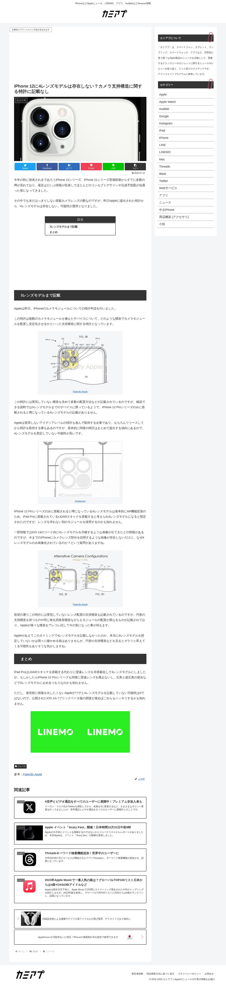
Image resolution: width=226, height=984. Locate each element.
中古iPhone (166, 209)
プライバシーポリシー (189, 973)
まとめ (54, 232)
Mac (162, 159)
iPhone (163, 137)
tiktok (162, 173)
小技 (162, 224)
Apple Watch (167, 101)
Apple (163, 94)
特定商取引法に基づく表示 (160, 973)
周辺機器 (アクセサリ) (174, 217)
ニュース (22, 766)
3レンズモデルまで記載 (64, 226)
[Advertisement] (80, 57)
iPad (162, 130)
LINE (162, 145)
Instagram (80, 501)
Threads (164, 166)
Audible (164, 109)
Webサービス (168, 188)
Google (164, 116)
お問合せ (209, 973)
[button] (135, 166)
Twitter (163, 181)
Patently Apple (80, 391)
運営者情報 (137, 973)
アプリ (163, 195)
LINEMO (165, 152)
